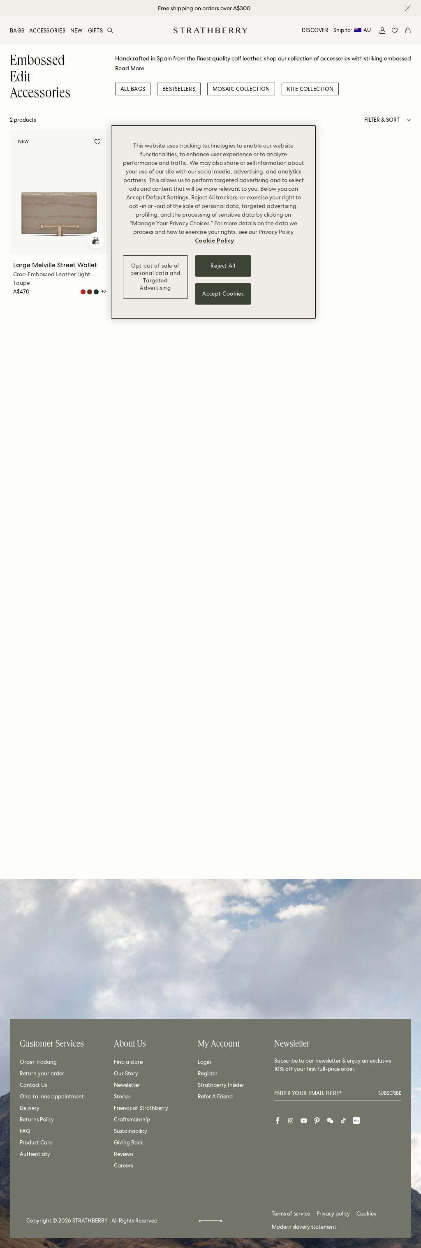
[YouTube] (304, 1120)
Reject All (223, 265)
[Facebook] (277, 1120)
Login (204, 1061)
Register (207, 1073)
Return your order (42, 1073)
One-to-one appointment (52, 1096)
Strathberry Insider (221, 1085)
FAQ (25, 1131)
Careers (123, 1165)
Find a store (128, 1061)
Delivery (29, 1108)
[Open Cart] (408, 30)
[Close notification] (408, 8)
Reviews (123, 1154)
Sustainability (130, 1131)
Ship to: (352, 30)
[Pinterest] (317, 1120)
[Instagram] (290, 1120)
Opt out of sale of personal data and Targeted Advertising (155, 277)
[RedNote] (356, 1120)
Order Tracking (38, 1061)
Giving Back (128, 1142)
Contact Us (33, 1085)
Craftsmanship (132, 1119)
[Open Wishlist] (395, 30)
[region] (213, 222)
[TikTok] (343, 1120)
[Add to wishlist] (97, 143)
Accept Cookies (222, 293)
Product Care (36, 1142)
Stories (122, 1096)
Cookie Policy (214, 240)
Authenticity (35, 1154)
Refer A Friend (215, 1096)
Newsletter (127, 1085)
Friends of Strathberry (141, 1108)
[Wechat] (330, 1120)
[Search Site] (110, 30)
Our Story (126, 1073)
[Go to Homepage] (210, 30)
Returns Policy (37, 1119)
